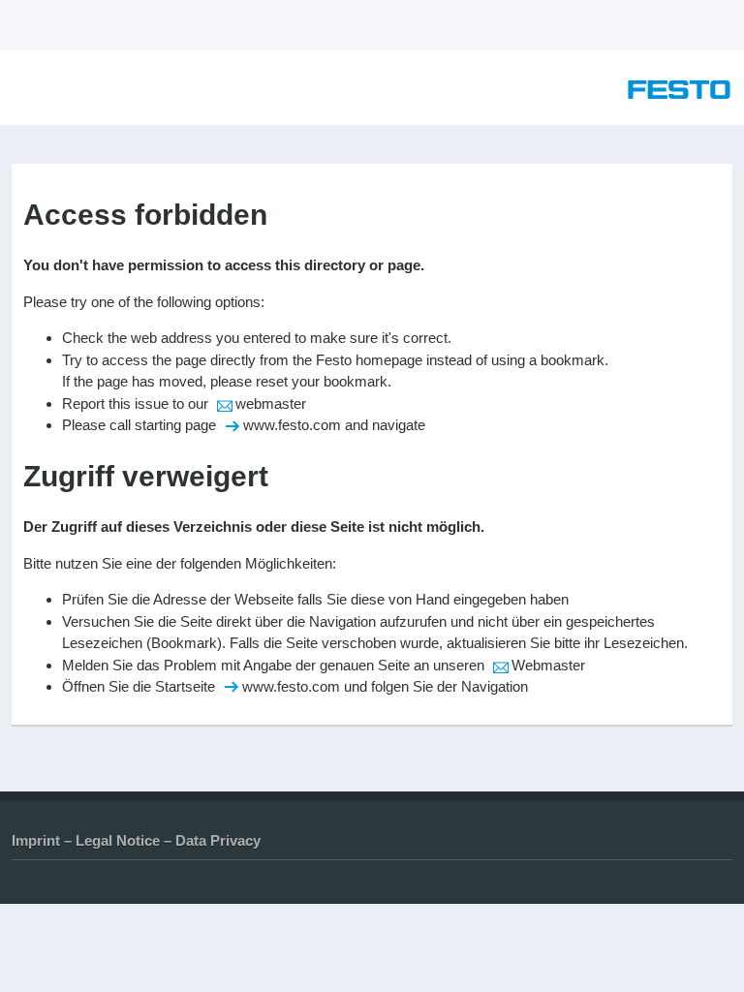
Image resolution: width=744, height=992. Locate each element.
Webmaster (548, 665)
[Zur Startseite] (679, 93)
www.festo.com (292, 425)
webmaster (270, 403)
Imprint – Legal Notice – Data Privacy (136, 840)
